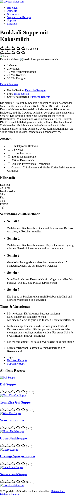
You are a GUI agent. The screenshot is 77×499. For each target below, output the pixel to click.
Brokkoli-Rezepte (17, 360)
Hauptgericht (21, 93)
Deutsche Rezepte (35, 90)
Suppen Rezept (15, 363)
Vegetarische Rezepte (19, 17)
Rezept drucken (9, 84)
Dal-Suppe (8, 384)
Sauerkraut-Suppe (13, 474)
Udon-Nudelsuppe (13, 438)
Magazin (12, 23)
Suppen (11, 20)
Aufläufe (12, 10)
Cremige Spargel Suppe (17, 456)
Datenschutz (58, 491)
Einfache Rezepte (40, 96)
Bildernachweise (9, 494)
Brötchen (12, 7)
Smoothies (13, 14)
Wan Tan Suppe (12, 420)
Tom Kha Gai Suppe (15, 402)
